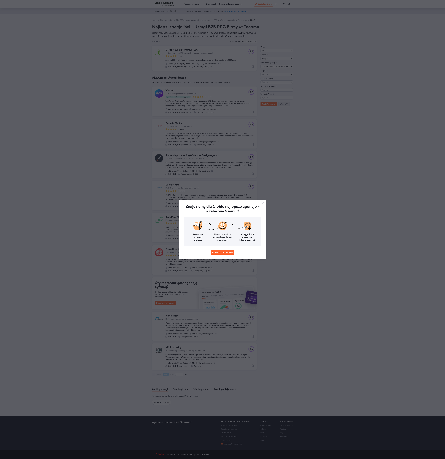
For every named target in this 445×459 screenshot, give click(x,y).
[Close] (263, 202)
